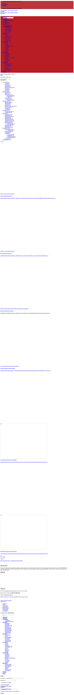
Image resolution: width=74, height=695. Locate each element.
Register (2, 693)
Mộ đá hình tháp (8, 29)
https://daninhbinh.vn (8, 594)
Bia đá (6, 93)
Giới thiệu (5, 17)
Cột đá (6, 67)
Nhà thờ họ (5, 62)
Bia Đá (6, 35)
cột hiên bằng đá (10, 136)
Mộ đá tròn (7, 26)
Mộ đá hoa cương (8, 120)
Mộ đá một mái (8, 30)
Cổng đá (7, 53)
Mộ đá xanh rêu (8, 127)
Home (1, 74)
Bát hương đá (8, 40)
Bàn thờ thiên (8, 37)
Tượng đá (7, 60)
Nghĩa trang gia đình (9, 20)
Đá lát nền (7, 56)
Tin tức (4, 3)
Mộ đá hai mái (8, 31)
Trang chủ (5, 603)
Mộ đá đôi (7, 24)
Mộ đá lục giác (8, 121)
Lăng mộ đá (5, 110)
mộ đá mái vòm (10, 124)
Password (2, 680)
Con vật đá (5, 41)
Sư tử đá (7, 50)
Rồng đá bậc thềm (9, 87)
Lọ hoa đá (7, 38)
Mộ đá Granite (8, 28)
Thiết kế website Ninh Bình (6, 600)
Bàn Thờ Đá (7, 34)
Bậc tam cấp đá (8, 63)
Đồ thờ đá (5, 33)
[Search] (3, 616)
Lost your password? (4, 684)
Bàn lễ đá (7, 92)
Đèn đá (6, 58)
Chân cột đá (9, 134)
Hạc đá (6, 43)
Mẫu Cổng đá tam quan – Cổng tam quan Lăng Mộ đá (11, 560)
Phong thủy (5, 4)
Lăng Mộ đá (5, 18)
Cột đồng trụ (9, 135)
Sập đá (6, 61)
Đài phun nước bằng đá (10, 57)
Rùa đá (6, 51)
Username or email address (6, 678)
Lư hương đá (8, 39)
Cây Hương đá (8, 36)
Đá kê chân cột (8, 65)
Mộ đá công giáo (8, 25)
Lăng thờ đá (7, 19)
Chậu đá (7, 55)
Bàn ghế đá (7, 54)
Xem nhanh (2, 556)
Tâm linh (5, 5)
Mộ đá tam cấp (8, 27)
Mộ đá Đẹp (5, 21)
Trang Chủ (5, 16)
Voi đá (6, 48)
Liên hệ (4, 72)
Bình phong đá (8, 129)
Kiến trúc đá (5, 52)
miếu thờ (9, 96)
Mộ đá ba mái (8, 32)
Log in (10, 682)
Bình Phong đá (8, 69)
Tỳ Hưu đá (7, 47)
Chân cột (7, 66)
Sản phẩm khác (6, 139)
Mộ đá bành (7, 22)
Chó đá (6, 42)
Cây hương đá (8, 94)
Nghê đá (7, 44)
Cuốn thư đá (7, 70)
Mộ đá (4, 113)
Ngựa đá (7, 49)
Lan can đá (7, 59)
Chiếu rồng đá (8, 64)
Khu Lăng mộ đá (8, 111)
